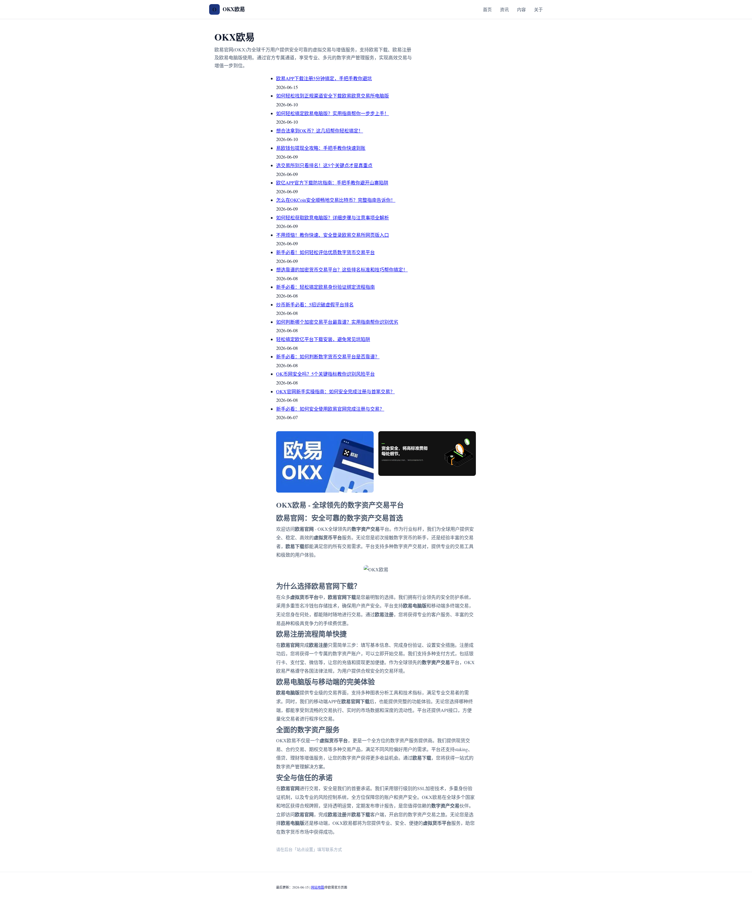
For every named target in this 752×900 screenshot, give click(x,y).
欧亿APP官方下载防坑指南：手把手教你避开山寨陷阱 (332, 182)
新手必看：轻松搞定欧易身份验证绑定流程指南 (325, 287)
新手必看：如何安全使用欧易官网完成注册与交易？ (330, 409)
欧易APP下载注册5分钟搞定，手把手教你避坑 (324, 78)
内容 (521, 9)
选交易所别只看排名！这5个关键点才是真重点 (324, 165)
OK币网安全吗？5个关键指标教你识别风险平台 (325, 374)
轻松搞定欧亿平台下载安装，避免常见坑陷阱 (323, 339)
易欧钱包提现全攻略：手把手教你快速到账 (320, 148)
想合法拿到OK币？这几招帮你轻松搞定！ (319, 130)
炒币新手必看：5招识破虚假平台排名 (315, 304)
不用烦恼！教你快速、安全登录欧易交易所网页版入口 (332, 235)
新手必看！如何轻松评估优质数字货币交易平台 (325, 252)
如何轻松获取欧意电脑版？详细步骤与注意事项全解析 (332, 217)
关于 (538, 9)
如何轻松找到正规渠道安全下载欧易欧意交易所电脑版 (332, 96)
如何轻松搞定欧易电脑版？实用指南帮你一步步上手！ (332, 113)
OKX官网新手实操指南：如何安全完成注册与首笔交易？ (335, 391)
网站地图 (317, 887)
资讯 (504, 9)
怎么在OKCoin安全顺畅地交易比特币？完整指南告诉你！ (335, 200)
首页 (487, 9)
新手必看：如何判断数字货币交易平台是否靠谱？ (328, 356)
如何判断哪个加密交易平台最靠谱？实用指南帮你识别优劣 (337, 322)
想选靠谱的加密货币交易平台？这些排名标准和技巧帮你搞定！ (342, 269)
